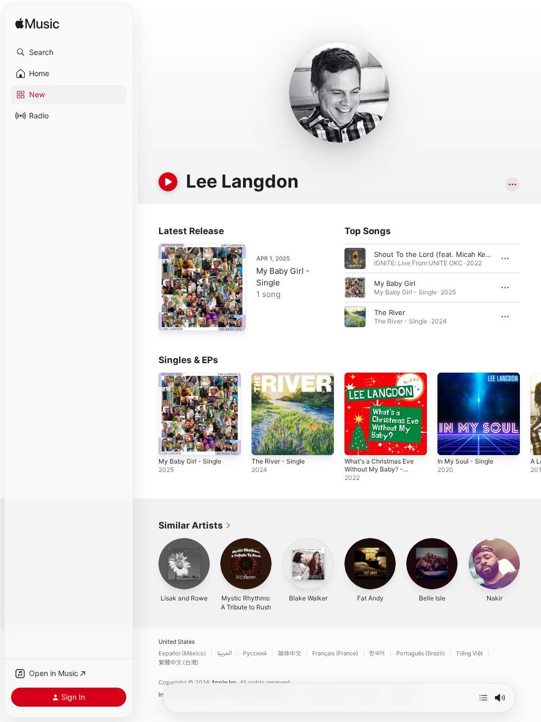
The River (389, 312)
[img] (37, 24)
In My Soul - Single (465, 461)
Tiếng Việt (469, 653)
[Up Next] (483, 697)
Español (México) (182, 653)
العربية (224, 653)
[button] (69, 52)
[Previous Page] (334, 287)
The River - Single (278, 461)
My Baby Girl (394, 283)
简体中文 (289, 653)
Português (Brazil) (420, 653)
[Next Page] (530, 287)
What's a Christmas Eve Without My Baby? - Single (379, 469)
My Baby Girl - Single (189, 461)
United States (176, 642)
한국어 (377, 653)
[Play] (168, 181)
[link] (194, 525)
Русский (255, 653)
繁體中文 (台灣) (178, 662)
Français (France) (335, 653)
